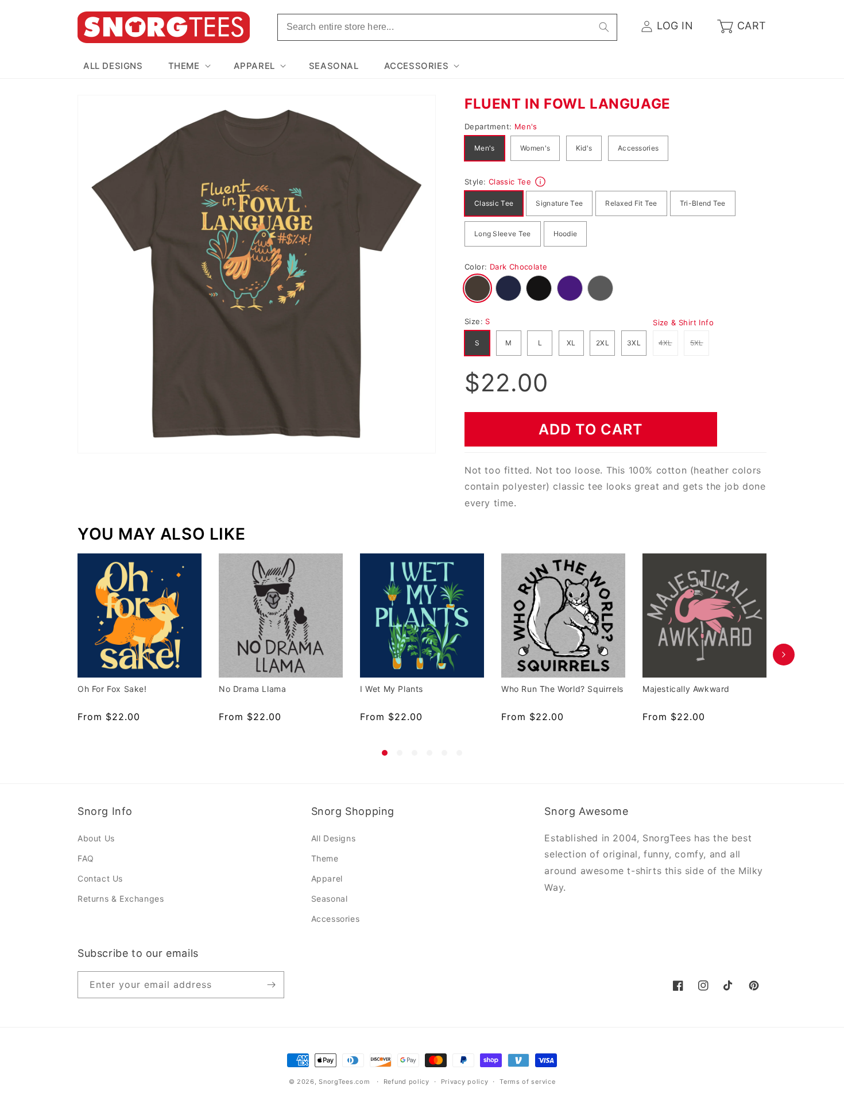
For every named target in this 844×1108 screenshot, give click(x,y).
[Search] (604, 27)
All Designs (333, 838)
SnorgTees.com (344, 1082)
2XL (602, 342)
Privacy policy (465, 1082)
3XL (634, 342)
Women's (535, 148)
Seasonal (329, 898)
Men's (484, 148)
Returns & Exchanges (121, 898)
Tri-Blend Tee (703, 203)
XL (571, 342)
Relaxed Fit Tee (631, 203)
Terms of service (527, 1082)
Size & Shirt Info (683, 322)
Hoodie (565, 233)
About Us (96, 838)
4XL (668, 342)
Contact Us (100, 878)
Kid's (584, 148)
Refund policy (406, 1082)
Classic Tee (493, 203)
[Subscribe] (271, 984)
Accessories (638, 148)
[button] (188, 66)
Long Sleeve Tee (502, 233)
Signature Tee (559, 203)
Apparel (327, 878)
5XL (699, 342)
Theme (325, 858)
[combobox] (447, 27)
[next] (783, 654)
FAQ (86, 858)
